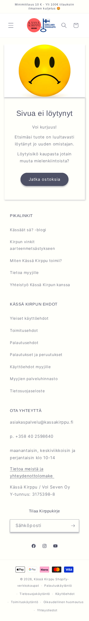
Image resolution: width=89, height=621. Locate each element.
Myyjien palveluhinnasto (34, 378)
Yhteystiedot (47, 610)
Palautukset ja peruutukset (36, 354)
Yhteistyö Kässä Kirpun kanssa (40, 284)
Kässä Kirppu (44, 579)
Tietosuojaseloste (27, 391)
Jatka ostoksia (44, 179)
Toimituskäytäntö (24, 602)
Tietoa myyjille (24, 272)
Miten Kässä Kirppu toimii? (36, 260)
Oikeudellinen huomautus (64, 602)
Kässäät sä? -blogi (28, 229)
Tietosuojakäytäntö (35, 594)
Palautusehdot (24, 342)
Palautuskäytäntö (58, 585)
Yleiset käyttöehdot (29, 318)
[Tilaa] (73, 525)
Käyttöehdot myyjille (30, 366)
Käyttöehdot (65, 594)
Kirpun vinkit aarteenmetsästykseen (32, 245)
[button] (11, 25)
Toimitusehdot (24, 330)
